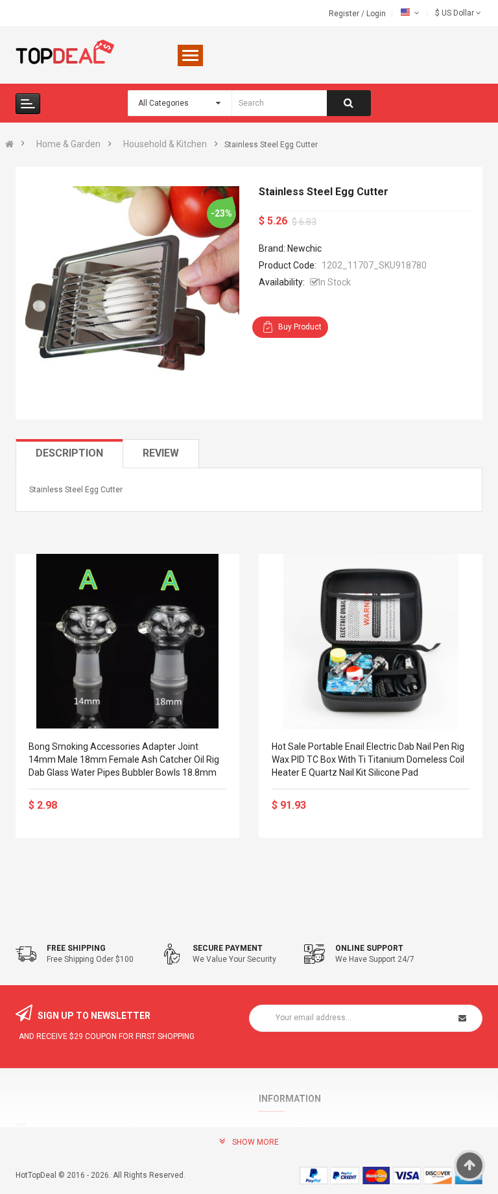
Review (161, 453)
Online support (369, 948)
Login (376, 13)
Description (69, 453)
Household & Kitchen (165, 144)
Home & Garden (68, 144)
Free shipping (76, 948)
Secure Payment (228, 948)
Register (345, 13)
